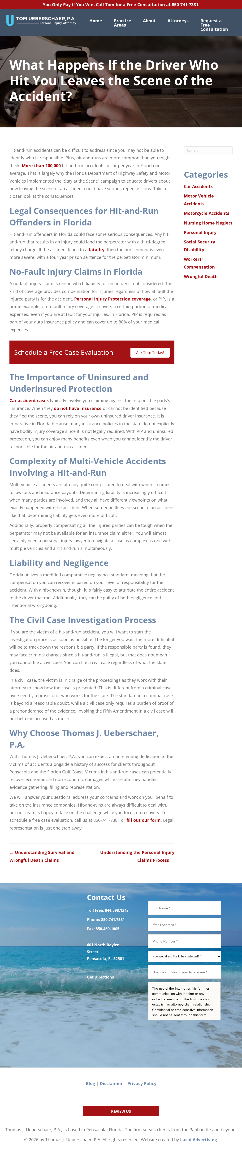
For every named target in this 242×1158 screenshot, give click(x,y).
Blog (90, 1083)
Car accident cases (29, 400)
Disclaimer (111, 1083)
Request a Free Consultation (214, 24)
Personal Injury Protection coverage (112, 299)
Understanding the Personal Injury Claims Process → (137, 856)
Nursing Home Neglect (208, 223)
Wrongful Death (201, 276)
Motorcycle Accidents (206, 213)
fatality (96, 249)
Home (95, 20)
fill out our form (143, 820)
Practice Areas (122, 22)
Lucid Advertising (198, 1139)
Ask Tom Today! (150, 352)
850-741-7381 (185, 4)
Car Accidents (198, 186)
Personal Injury (200, 232)
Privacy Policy (141, 1083)
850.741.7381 (113, 919)
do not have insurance (78, 408)
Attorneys (178, 20)
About (149, 20)
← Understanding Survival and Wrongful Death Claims (41, 856)
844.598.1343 (117, 910)
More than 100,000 (41, 165)
